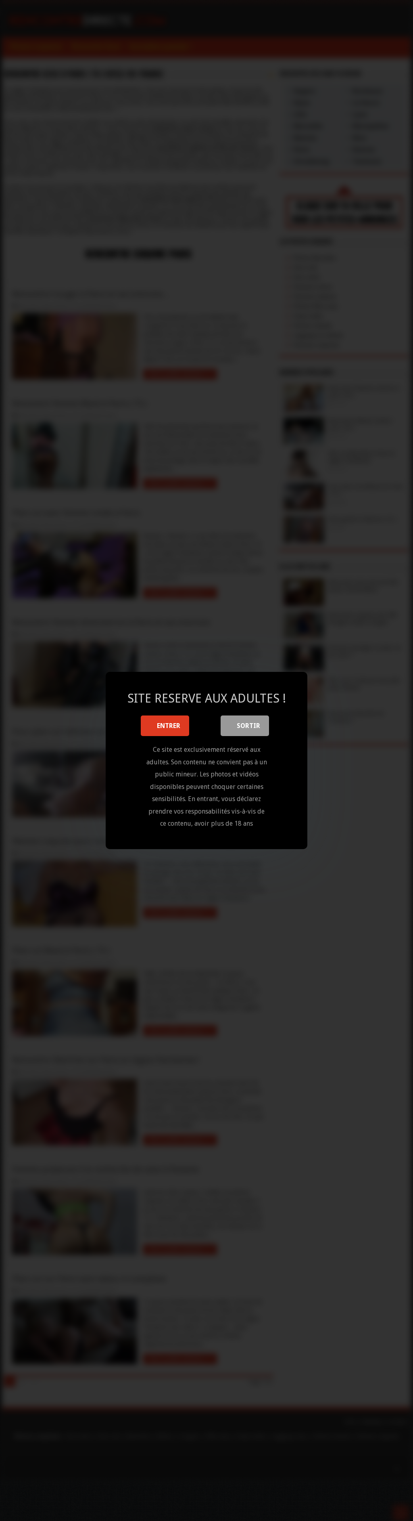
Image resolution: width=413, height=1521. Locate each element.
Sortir (248, 726)
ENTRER (168, 726)
